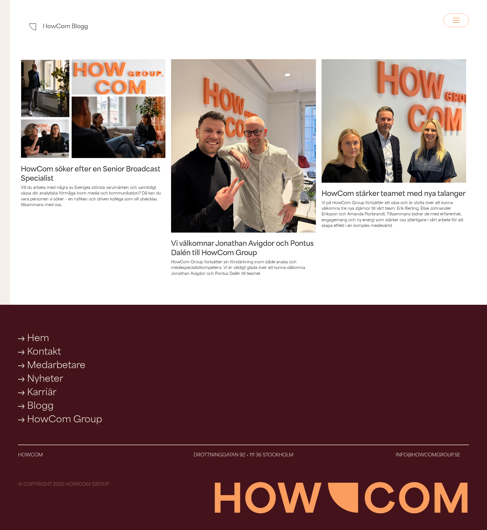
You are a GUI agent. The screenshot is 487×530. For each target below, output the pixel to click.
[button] (456, 20)
